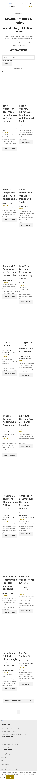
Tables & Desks (24, 206)
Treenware (30, 517)
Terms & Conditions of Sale (9, 768)
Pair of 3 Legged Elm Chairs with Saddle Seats (9, 194)
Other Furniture (24, 283)
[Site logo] (18, 5)
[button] (9, 149)
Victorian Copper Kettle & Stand (26, 579)
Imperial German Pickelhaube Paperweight (9, 420)
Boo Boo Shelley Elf (24, 655)
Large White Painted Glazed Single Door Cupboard (9, 659)
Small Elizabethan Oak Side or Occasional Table (25, 195)
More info (3, 777)
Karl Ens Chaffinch (7, 344)
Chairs (10, 203)
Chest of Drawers (24, 356)
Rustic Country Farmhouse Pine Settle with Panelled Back (26, 113)
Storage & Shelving (25, 358)
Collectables (6, 355)
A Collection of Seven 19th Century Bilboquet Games (26, 502)
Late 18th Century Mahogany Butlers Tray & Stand (27, 272)
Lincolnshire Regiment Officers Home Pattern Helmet (10, 502)
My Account (5, 761)
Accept (10, 777)
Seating (21, 126)
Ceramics (13, 128)
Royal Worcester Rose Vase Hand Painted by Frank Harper (9, 113)
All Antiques (5, 741)
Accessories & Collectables (9, 744)
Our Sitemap (5, 764)
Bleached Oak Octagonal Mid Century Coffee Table (10, 271)
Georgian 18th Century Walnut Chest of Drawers (26, 347)
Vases (4, 130)
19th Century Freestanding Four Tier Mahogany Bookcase (9, 582)
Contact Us (5, 757)
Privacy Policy (5, 754)
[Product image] (10, 96)
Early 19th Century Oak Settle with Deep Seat (26, 420)
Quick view (4, 153)
